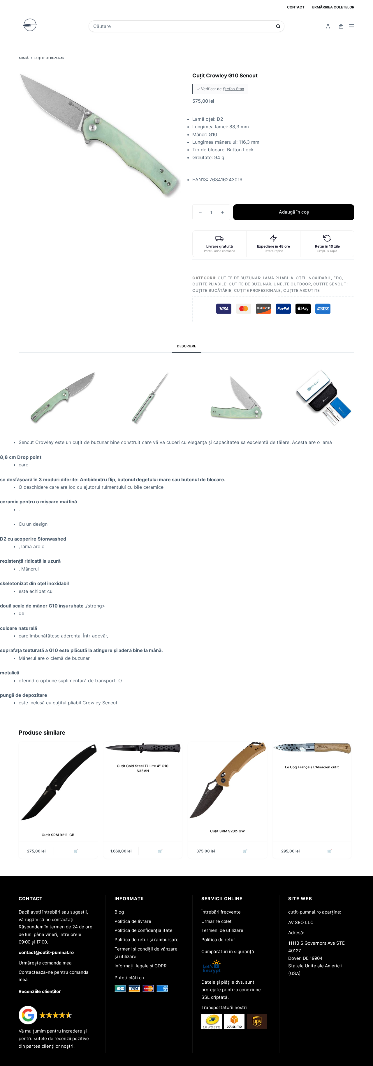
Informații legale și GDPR (141, 966)
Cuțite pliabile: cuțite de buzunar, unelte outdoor (251, 284)
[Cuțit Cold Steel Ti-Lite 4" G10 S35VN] (142, 748)
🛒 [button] (75, 851)
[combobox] (182, 26)
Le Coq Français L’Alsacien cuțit (312, 767)
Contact (296, 7)
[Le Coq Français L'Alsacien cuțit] (312, 748)
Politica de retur (218, 939)
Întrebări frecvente (221, 912)
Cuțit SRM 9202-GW (227, 831)
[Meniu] (351, 26)
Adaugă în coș (294, 212)
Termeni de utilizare (222, 930)
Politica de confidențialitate (144, 930)
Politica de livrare (133, 921)
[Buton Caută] (278, 26)
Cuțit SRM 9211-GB (58, 835)
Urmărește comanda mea (45, 963)
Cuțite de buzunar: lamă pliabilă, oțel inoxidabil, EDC (280, 278)
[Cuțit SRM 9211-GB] (58, 782)
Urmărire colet (216, 921)
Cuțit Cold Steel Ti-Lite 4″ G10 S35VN (142, 768)
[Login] (328, 26)
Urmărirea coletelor (333, 7)
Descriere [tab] (186, 346)
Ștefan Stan (233, 88)
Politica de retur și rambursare (147, 939)
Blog (119, 912)
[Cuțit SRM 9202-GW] (227, 780)
